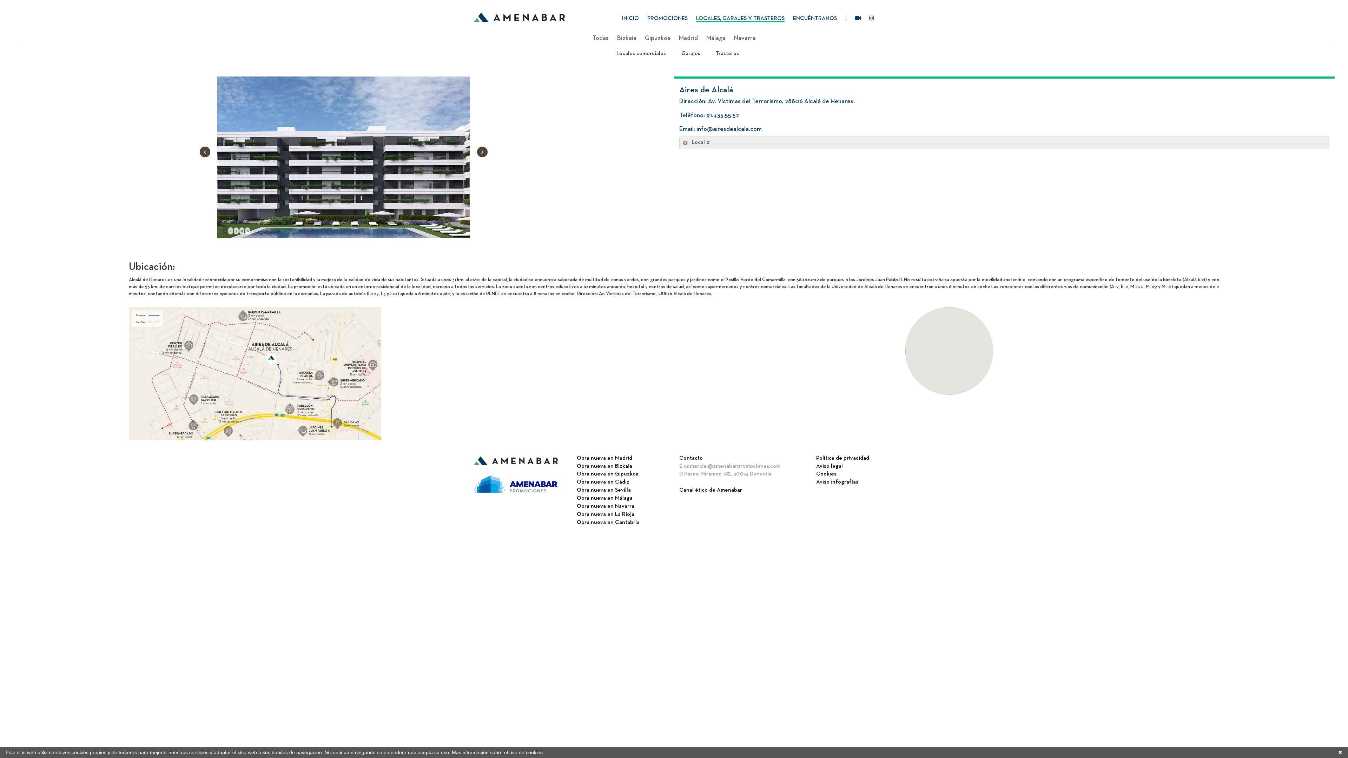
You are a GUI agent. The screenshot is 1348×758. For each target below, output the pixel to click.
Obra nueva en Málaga (605, 498)
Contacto (691, 458)
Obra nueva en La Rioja (605, 514)
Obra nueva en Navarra (605, 506)
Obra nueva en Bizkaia (604, 466)
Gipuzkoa (657, 38)
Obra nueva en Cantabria (608, 522)
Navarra (745, 38)
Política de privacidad (842, 458)
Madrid (688, 38)
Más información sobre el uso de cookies (497, 752)
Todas (601, 38)
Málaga (716, 38)
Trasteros (727, 53)
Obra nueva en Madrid (604, 458)
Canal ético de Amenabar (710, 490)
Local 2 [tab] (700, 142)
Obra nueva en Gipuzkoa (608, 474)
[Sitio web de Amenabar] (516, 460)
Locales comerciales (641, 53)
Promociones (667, 18)
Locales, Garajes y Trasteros (740, 18)
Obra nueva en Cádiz (603, 482)
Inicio (630, 18)
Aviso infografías (837, 482)
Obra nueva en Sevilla (604, 490)
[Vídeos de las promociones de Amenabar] (858, 19)
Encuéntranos (815, 18)
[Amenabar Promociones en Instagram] (871, 19)
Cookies (826, 474)
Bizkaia (626, 38)
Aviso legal (829, 466)
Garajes (690, 53)
